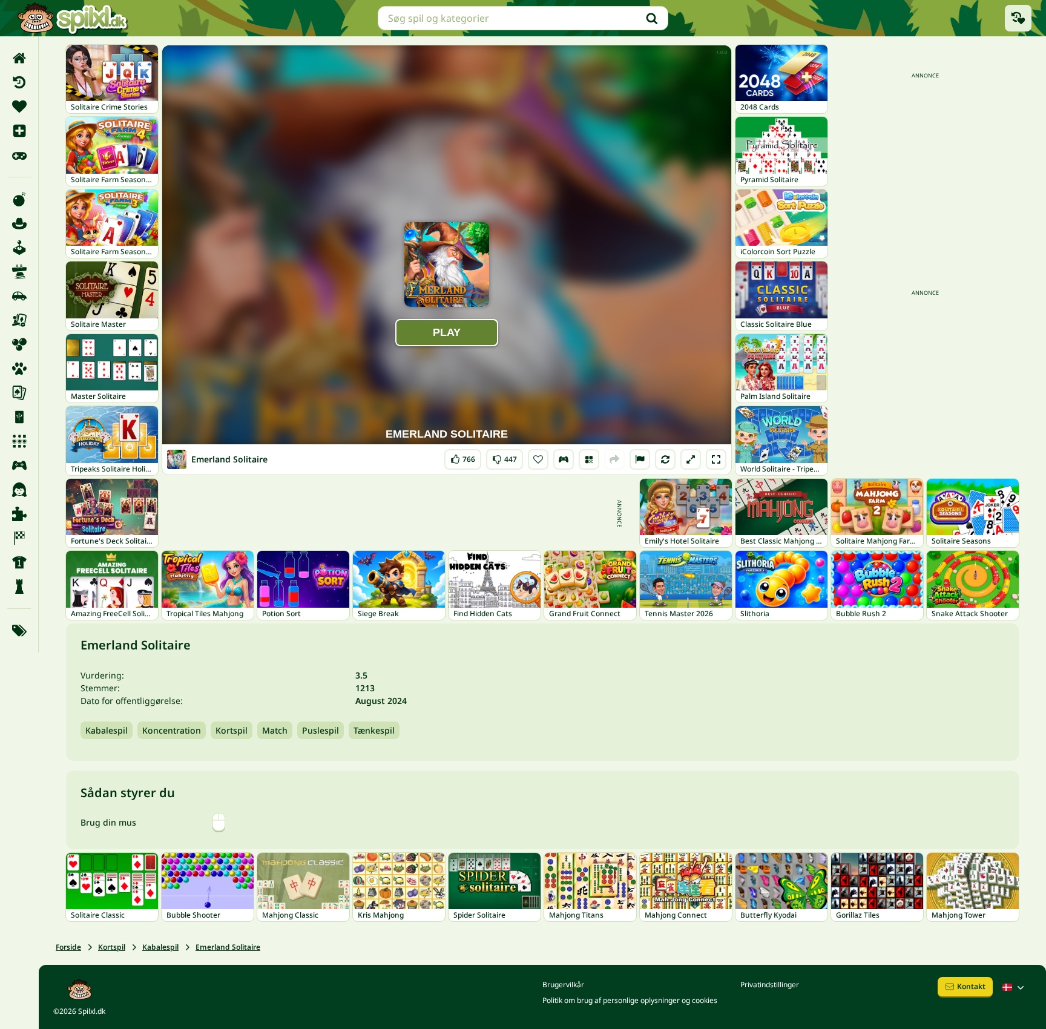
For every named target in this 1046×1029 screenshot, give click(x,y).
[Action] (19, 199)
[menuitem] (19, 58)
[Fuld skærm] (716, 459)
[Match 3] (19, 441)
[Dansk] (1014, 987)
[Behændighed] (19, 272)
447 (504, 456)
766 (462, 456)
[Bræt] (19, 320)
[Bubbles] (19, 344)
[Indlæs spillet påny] (665, 459)
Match (275, 730)
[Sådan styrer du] (563, 459)
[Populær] (19, 155)
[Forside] (19, 58)
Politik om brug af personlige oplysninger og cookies (629, 1000)
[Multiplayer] (19, 465)
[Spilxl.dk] (72, 18)
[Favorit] (19, 106)
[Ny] (19, 131)
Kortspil (231, 730)
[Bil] (19, 296)
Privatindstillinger (769, 984)
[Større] (690, 459)
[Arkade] (19, 247)
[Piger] (19, 490)
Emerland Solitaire (228, 947)
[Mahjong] (19, 417)
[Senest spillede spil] (1018, 18)
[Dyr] (19, 369)
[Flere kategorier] (19, 631)
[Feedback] (640, 459)
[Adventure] (19, 223)
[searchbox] (523, 18)
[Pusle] (19, 514)
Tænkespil (374, 730)
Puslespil (320, 730)
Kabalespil (106, 730)
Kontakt (971, 986)
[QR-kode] (589, 459)
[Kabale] (19, 393)
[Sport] (19, 562)
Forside (68, 947)
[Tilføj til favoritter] (538, 459)
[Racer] (19, 538)
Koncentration (171, 730)
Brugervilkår (563, 984)
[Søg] (652, 18)
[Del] (614, 459)
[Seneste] (19, 82)
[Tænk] (19, 586)
